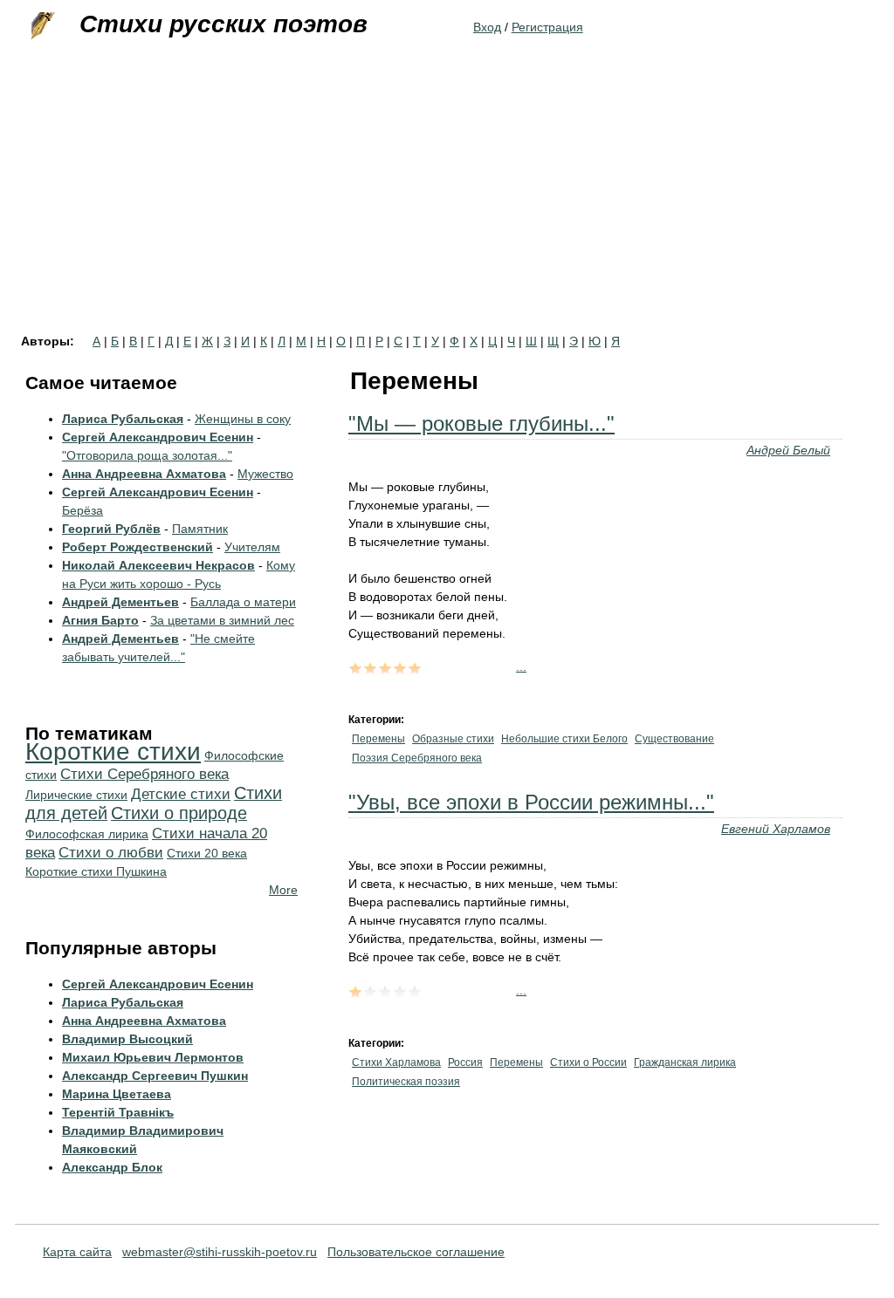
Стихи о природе (179, 813)
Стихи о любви (110, 852)
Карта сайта (77, 1252)
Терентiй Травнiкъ (118, 1112)
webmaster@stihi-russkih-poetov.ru (219, 1252)
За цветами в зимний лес (222, 620)
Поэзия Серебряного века (417, 758)
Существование (674, 739)
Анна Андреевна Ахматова (144, 474)
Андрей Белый (788, 450)
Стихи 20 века (207, 853)
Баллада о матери (243, 602)
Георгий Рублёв (111, 529)
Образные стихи (453, 739)
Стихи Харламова (396, 1062)
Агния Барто (100, 620)
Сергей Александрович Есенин (157, 437)
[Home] (41, 26)
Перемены (378, 739)
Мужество (265, 474)
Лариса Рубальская (122, 419)
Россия (465, 1062)
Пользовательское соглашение (416, 1252)
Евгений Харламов (775, 829)
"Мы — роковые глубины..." (481, 423)
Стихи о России (588, 1062)
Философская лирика (86, 834)
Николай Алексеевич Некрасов (158, 565)
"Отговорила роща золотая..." (147, 455)
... (521, 666)
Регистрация (547, 27)
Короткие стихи (113, 751)
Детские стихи (180, 794)
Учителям (252, 547)
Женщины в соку (243, 419)
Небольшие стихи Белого (564, 739)
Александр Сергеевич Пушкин (155, 1076)
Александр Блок (112, 1167)
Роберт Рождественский (137, 547)
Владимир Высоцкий (127, 1039)
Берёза (82, 510)
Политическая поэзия (406, 1082)
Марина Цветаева (116, 1094)
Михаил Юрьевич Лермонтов (153, 1057)
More (283, 890)
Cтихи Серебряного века (144, 774)
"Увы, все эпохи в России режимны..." (531, 802)
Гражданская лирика (685, 1062)
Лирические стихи (76, 795)
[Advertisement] (447, 204)
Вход (487, 27)
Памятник (200, 529)
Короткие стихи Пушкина (96, 871)
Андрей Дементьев (120, 602)
